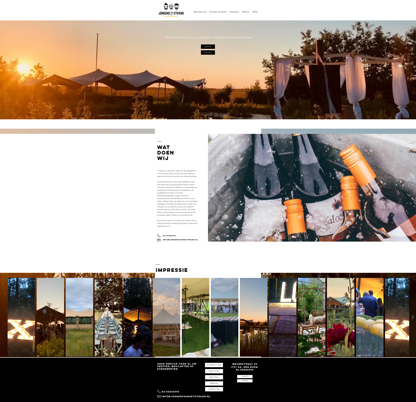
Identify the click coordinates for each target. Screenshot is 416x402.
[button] (245, 376)
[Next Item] (412, 317)
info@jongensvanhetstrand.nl (180, 240)
